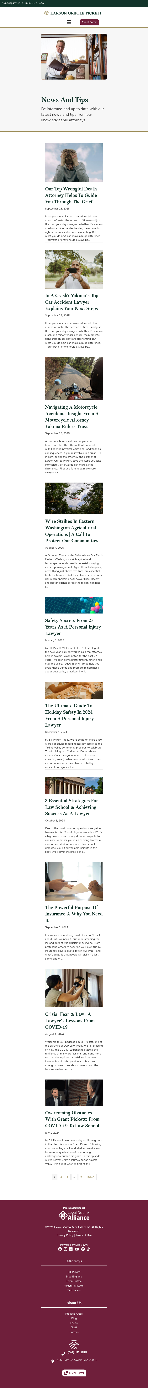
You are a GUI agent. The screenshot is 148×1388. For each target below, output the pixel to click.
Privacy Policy (65, 1235)
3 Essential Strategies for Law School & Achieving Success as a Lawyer (71, 807)
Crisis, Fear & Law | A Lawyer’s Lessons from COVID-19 (70, 1020)
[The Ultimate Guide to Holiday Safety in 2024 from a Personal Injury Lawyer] (74, 690)
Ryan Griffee (74, 1281)
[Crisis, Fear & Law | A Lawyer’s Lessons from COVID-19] (74, 988)
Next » (90, 1176)
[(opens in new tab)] (74, 1215)
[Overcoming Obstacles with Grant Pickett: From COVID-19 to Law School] (74, 1092)
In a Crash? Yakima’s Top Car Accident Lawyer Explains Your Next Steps (71, 302)
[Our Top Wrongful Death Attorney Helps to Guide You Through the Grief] (74, 162)
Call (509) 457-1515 (12, 3)
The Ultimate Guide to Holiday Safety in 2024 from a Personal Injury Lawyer (69, 715)
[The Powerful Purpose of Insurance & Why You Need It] (74, 881)
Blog (74, 1318)
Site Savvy (81, 1245)
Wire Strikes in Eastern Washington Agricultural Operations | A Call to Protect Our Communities (71, 531)
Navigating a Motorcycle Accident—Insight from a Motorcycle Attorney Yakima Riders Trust (72, 417)
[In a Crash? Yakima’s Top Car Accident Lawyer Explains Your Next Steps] (74, 269)
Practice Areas (74, 1314)
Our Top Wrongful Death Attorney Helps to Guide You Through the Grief (71, 195)
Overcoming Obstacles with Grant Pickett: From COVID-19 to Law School (72, 1119)
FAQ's (74, 1323)
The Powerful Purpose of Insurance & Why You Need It (74, 914)
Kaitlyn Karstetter (74, 1285)
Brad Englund (74, 1276)
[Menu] (69, 22)
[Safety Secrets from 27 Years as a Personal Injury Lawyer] (74, 605)
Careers (74, 1332)
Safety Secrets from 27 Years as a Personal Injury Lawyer (73, 626)
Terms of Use (84, 1235)
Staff (74, 1327)
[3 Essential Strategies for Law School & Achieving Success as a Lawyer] (74, 785)
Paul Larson (74, 1290)
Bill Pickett (74, 1272)
